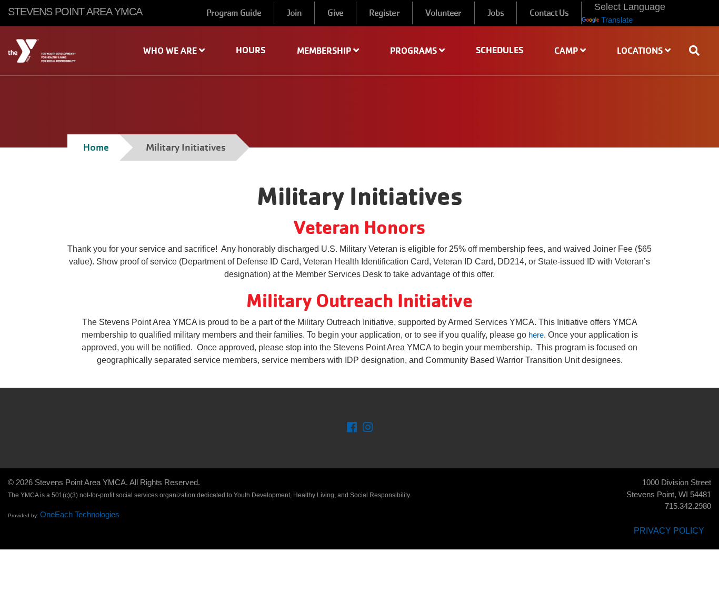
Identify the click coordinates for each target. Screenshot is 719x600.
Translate (617, 19)
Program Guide (233, 13)
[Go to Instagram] (368, 428)
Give (335, 13)
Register (384, 13)
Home (96, 147)
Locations (641, 50)
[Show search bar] (698, 50)
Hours (250, 50)
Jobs (495, 13)
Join (294, 13)
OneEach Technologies (79, 514)
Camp (567, 50)
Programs (414, 50)
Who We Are (171, 50)
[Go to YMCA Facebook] (352, 428)
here (536, 334)
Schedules (499, 50)
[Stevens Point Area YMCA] (60, 51)
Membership (325, 50)
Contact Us (549, 13)
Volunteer (443, 13)
